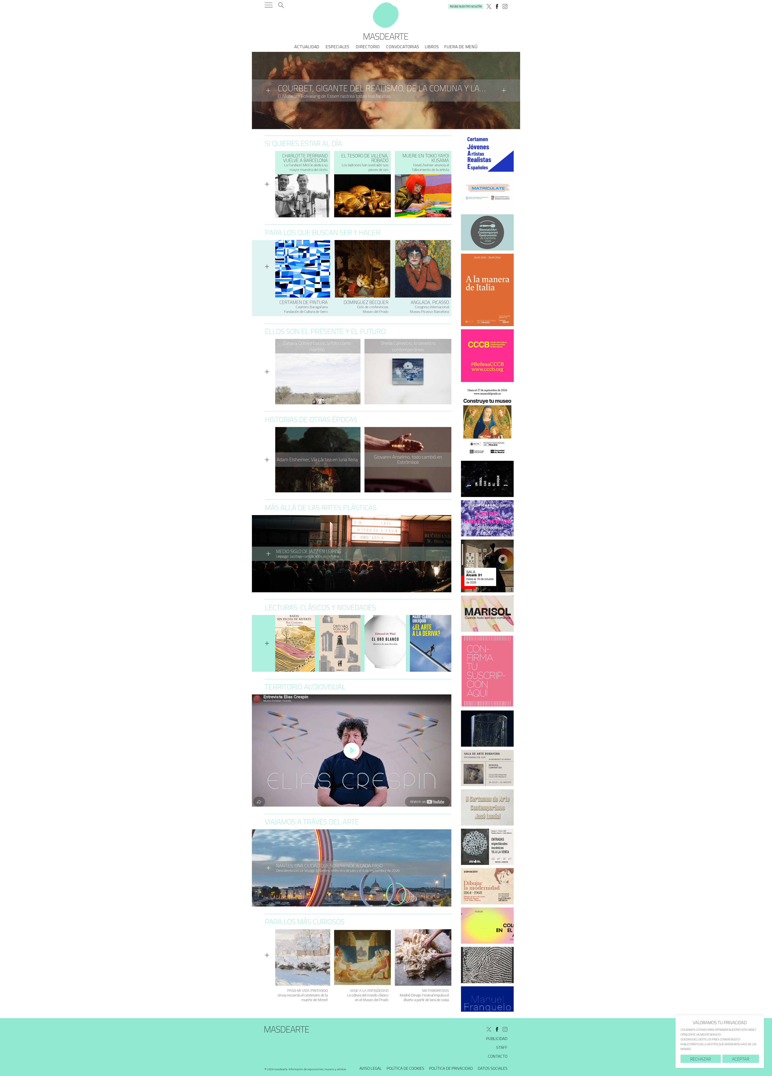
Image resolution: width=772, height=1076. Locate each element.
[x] (489, 6)
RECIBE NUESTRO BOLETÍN (466, 6)
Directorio (368, 46)
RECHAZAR (700, 1058)
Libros (432, 46)
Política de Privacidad (451, 1068)
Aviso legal (370, 1068)
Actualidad (306, 46)
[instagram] (505, 6)
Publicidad (496, 1038)
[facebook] (497, 6)
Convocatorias (402, 46)
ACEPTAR (740, 1058)
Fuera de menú (460, 46)
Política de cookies (405, 1068)
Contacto (497, 1056)
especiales (337, 46)
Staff (501, 1047)
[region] (720, 1041)
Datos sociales (492, 1068)
